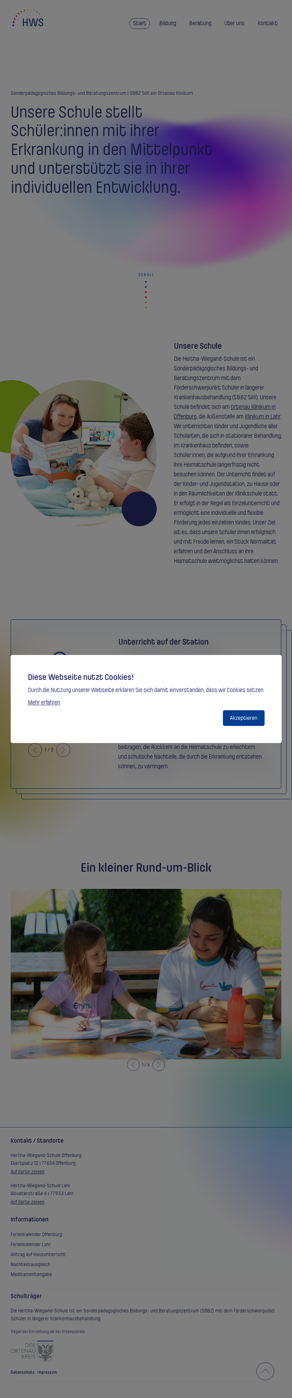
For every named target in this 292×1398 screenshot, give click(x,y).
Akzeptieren (243, 718)
